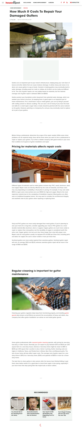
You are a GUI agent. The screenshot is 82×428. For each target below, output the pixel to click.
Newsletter (75, 2)
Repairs (25, 8)
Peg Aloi (13, 20)
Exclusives (27, 2)
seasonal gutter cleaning (40, 342)
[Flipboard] (64, 2)
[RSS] (67, 2)
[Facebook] (61, 2)
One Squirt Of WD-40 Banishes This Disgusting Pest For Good (48, 414)
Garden (51, 2)
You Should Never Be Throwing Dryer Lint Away (16, 413)
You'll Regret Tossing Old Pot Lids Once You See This (64, 413)
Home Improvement (39, 2)
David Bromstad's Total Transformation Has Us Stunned (33, 413)
